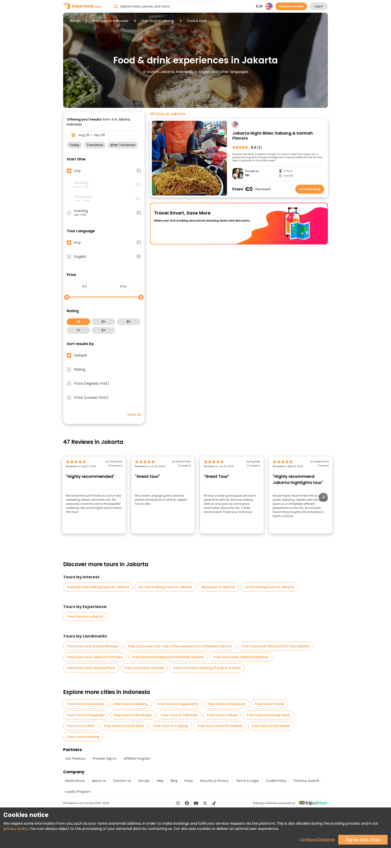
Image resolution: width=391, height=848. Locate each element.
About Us (99, 780)
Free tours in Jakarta (158, 21)
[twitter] (205, 803)
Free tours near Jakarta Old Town (95, 657)
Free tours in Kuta (269, 704)
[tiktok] (214, 803)
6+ (104, 330)
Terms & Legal (247, 780)
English (107, 256)
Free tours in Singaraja (86, 715)
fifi (247, 175)
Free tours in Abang (83, 736)
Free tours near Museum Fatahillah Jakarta (168, 657)
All (78, 321)
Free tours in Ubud (222, 715)
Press (189, 780)
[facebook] (187, 803)
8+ (129, 321)
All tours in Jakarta (167, 113)
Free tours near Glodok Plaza (91, 668)
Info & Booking (309, 189)
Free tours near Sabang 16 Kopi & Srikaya (207, 668)
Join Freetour (75, 758)
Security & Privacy (214, 780)
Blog (174, 780)
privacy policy (15, 828)
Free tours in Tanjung (170, 726)
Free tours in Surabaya (133, 715)
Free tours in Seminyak (85, 704)
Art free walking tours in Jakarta (165, 587)
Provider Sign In (105, 758)
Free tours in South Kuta (124, 726)
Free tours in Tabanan (179, 715)
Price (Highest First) (91, 383)
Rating (79, 369)
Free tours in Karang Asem (268, 715)
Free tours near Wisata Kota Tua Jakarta (276, 646)
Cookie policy (276, 780)
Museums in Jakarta (218, 587)
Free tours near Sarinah (144, 668)
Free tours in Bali (80, 726)
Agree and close (363, 840)
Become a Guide (291, 6)
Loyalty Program (78, 791)
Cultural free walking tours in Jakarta (98, 587)
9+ (104, 321)
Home (74, 21)
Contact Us (122, 780)
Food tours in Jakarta (85, 616)
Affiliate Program (137, 758)
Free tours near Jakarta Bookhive (241, 657)
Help (160, 780)
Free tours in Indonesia (110, 21)
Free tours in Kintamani (271, 726)
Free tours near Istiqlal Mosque (93, 646)
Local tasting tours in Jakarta (269, 587)
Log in (319, 6)
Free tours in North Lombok (220, 726)
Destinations (75, 780)
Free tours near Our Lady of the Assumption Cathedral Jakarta (180, 646)
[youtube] (196, 803)
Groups (144, 780)
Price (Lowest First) (91, 397)
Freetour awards (306, 780)
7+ (78, 330)
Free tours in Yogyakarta (177, 704)
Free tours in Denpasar (227, 704)
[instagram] (178, 803)
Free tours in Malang (131, 704)
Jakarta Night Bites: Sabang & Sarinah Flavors (272, 136)
